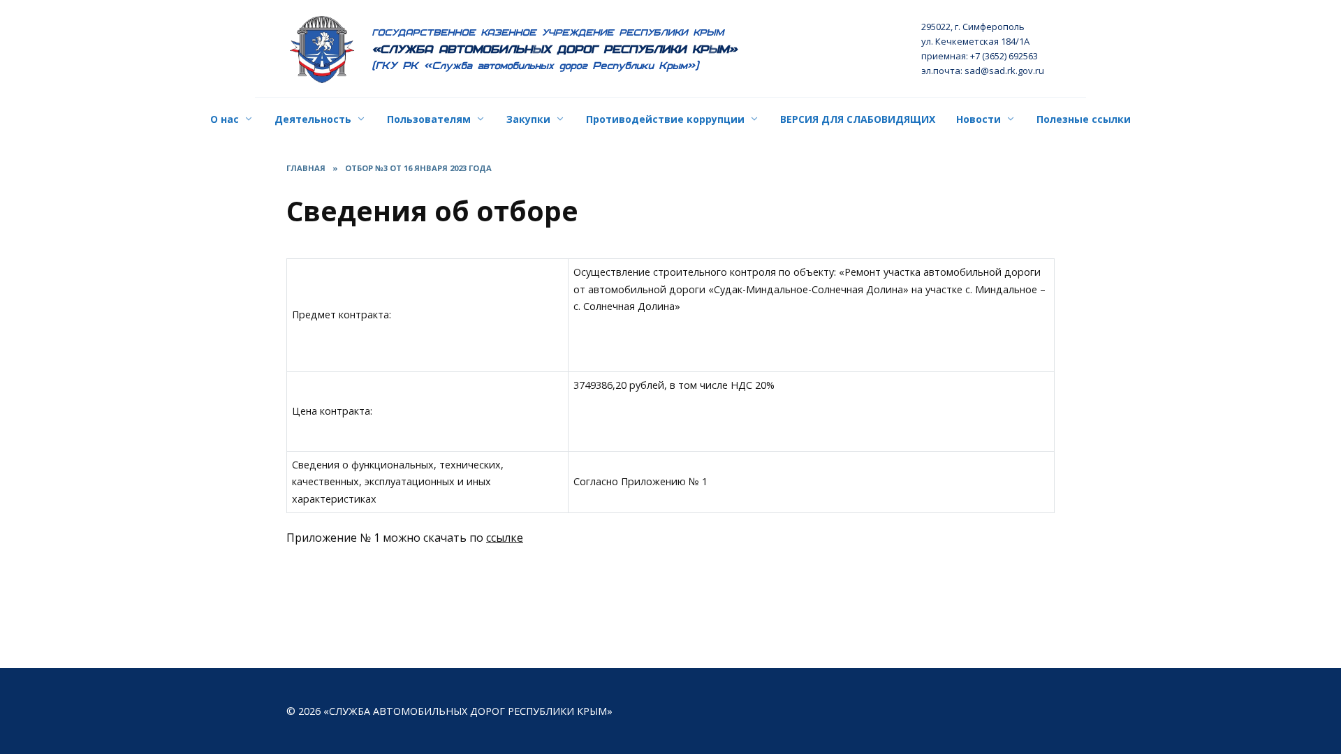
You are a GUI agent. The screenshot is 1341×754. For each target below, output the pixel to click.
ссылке (504, 537)
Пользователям (429, 119)
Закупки (528, 119)
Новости (978, 119)
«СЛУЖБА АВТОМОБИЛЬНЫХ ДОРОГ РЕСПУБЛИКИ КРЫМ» (555, 49)
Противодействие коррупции (665, 119)
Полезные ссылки (1083, 119)
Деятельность (312, 119)
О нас (224, 119)
